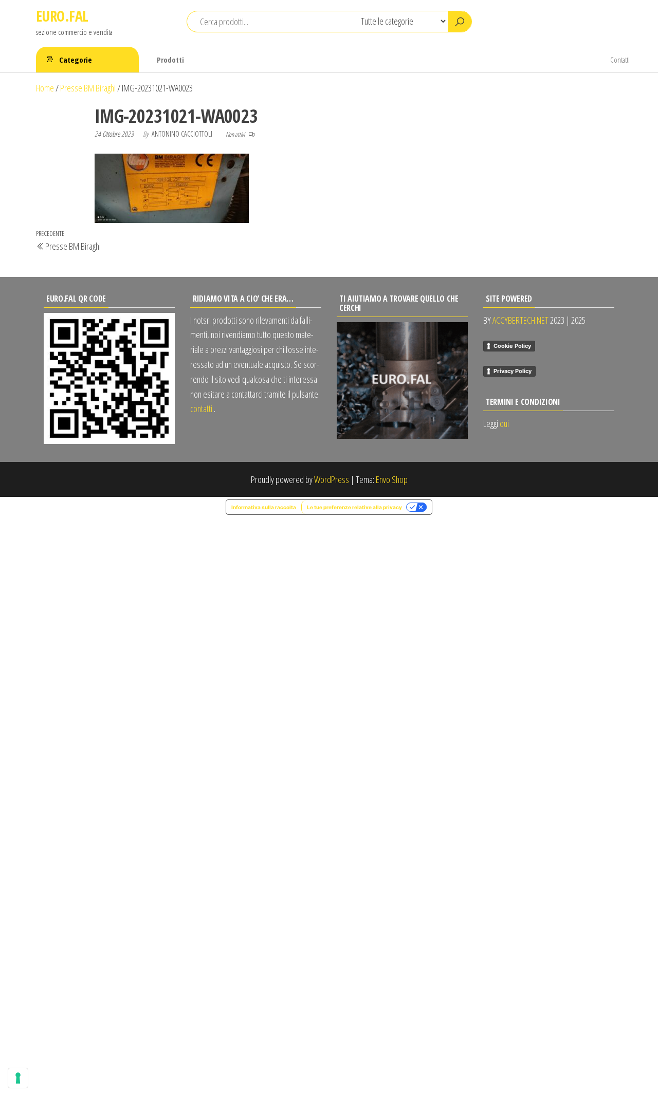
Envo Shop (392, 479)
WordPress (331, 479)
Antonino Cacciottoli (183, 134)
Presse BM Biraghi (88, 88)
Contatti (620, 59)
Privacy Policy (513, 371)
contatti (201, 408)
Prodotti (170, 59)
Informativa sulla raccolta (263, 507)
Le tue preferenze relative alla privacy (354, 507)
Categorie (75, 59)
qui (504, 423)
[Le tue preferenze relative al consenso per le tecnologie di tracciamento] (18, 1078)
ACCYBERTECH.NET (520, 320)
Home (45, 88)
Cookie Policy (512, 345)
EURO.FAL (62, 16)
